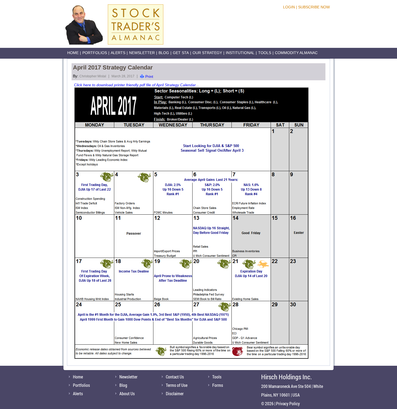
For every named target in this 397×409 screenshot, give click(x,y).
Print (149, 76)
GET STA (181, 53)
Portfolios (94, 53)
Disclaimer (175, 393)
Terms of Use (176, 385)
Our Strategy (207, 53)
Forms (217, 385)
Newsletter (142, 53)
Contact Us (175, 377)
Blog (164, 53)
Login (289, 7)
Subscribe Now (314, 7)
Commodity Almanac (296, 53)
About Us (127, 393)
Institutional (240, 53)
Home (73, 53)
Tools (264, 53)
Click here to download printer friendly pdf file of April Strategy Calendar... (136, 85)
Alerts (118, 53)
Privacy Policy (288, 403)
